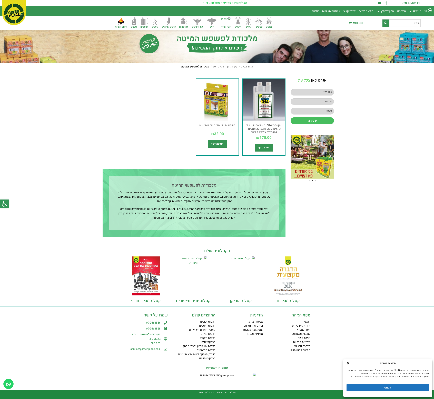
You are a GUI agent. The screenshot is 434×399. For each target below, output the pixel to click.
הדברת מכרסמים (206, 350)
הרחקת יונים (208, 342)
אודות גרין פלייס (301, 326)
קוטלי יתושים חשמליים (202, 330)
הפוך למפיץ (303, 330)
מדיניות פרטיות (301, 342)
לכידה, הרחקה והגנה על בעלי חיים (196, 354)
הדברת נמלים (208, 334)
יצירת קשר (304, 338)
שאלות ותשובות (301, 334)
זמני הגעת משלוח (253, 330)
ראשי (307, 322)
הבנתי (387, 387)
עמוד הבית (247, 67)
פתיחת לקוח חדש (300, 350)
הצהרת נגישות (302, 346)
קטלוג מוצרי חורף (146, 301)
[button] (4, 204)
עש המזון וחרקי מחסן (225, 67)
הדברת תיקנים (207, 338)
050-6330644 (411, 3)
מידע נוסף (264, 147)
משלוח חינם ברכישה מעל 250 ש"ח (225, 3)
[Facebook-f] (386, 3)
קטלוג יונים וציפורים (193, 301)
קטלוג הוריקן (241, 301)
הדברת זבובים (207, 322)
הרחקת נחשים (207, 358)
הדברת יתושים (207, 326)
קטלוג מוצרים (288, 301)
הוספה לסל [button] (217, 144)
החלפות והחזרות (253, 326)
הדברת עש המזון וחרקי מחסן (199, 346)
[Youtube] (379, 3)
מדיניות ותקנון (255, 334)
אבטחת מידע (256, 322)
